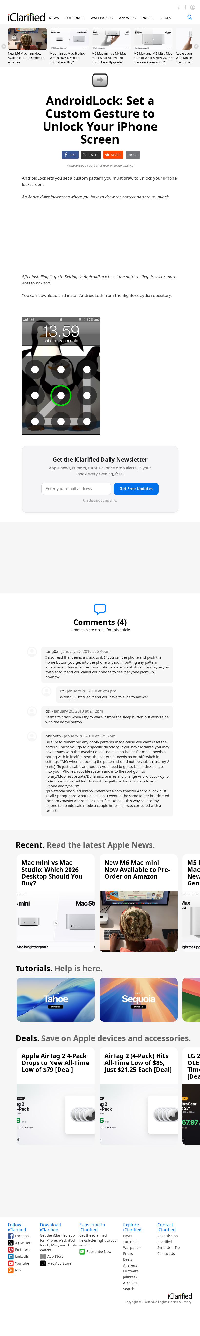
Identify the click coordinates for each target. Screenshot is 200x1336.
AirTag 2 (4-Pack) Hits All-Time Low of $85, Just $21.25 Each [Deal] (138, 1063)
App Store (55, 1256)
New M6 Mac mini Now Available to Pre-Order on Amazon (26, 57)
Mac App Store (59, 1263)
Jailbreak (130, 1277)
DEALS (165, 17)
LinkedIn (22, 1256)
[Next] (196, 46)
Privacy (186, 1302)
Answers (130, 1265)
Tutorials (130, 1241)
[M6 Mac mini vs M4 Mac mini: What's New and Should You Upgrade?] (111, 48)
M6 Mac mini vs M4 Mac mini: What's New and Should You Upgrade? (109, 57)
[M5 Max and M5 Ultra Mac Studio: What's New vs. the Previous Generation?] (153, 48)
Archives (130, 1282)
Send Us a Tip (168, 1247)
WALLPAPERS (101, 17)
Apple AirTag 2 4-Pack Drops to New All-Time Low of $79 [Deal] (55, 1063)
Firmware (131, 1271)
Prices (128, 1253)
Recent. (30, 844)
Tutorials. (34, 968)
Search (128, 1288)
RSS (18, 1270)
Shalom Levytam (123, 165)
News (127, 1236)
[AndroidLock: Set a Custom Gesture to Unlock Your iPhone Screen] (61, 376)
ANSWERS (127, 17)
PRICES (147, 17)
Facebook (22, 1236)
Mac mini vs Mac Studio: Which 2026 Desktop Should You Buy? (67, 57)
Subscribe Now (99, 1251)
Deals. (27, 1038)
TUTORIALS (74, 17)
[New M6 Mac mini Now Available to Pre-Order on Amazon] (27, 48)
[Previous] (3, 46)
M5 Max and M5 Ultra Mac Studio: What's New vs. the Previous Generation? (153, 57)
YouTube (22, 1263)
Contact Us (166, 1253)
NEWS (54, 17)
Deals (127, 1259)
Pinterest (22, 1249)
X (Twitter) (23, 1242)
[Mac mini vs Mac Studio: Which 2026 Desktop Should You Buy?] (69, 48)
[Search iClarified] (189, 17)
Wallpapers (132, 1247)
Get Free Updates (136, 488)
